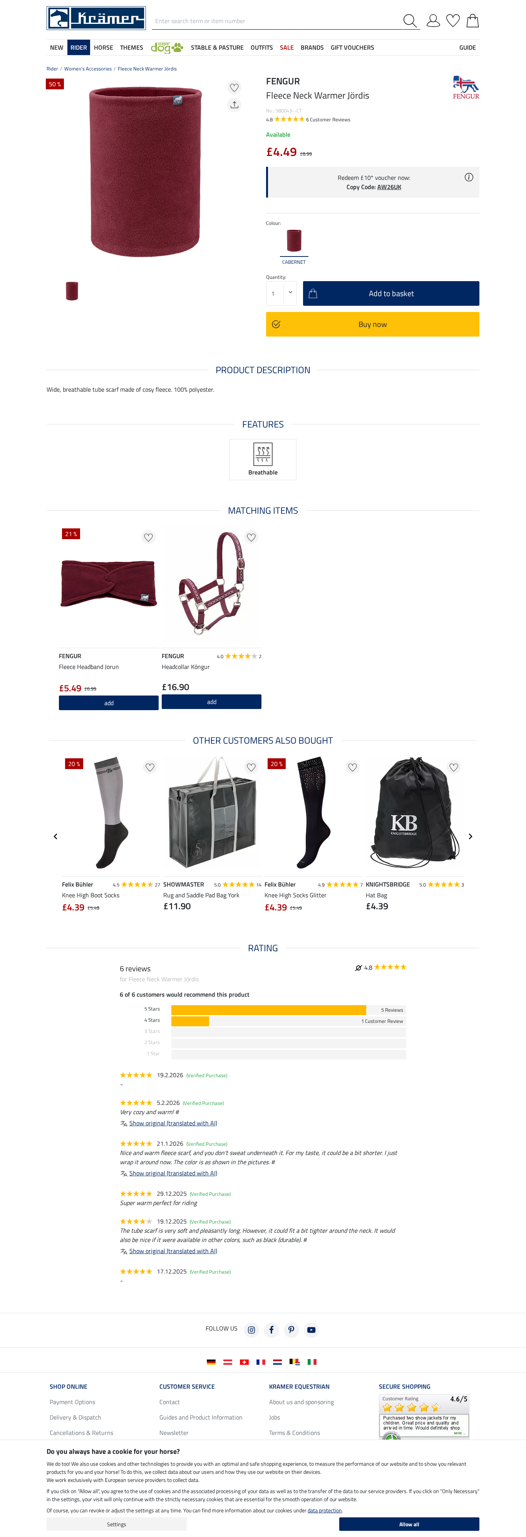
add (211, 701)
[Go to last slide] (56, 836)
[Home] (96, 17)
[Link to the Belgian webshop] (296, 1361)
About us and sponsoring (301, 1401)
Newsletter (174, 1432)
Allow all (409, 1524)
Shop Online (68, 1386)
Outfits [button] (262, 47)
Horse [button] (103, 47)
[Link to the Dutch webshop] (279, 1361)
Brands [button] (312, 47)
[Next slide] (238, 174)
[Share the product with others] (234, 105)
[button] (167, 47)
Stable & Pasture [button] (217, 47)
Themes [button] (131, 47)
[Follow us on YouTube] (311, 1330)
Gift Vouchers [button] (352, 47)
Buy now (372, 324)
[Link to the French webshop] (262, 1361)
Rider (52, 68)
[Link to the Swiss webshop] (246, 1361)
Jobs (274, 1417)
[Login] (433, 19)
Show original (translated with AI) (173, 1123)
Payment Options (72, 1401)
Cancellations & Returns (81, 1432)
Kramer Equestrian (299, 1386)
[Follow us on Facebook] (271, 1330)
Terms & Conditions (294, 1432)
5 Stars (152, 1008)
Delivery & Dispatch (75, 1417)
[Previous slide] (53, 174)
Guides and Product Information (201, 1417)
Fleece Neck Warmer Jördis (147, 68)
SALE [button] (287, 47)
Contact (169, 1401)
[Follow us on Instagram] (251, 1330)
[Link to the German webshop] (213, 1361)
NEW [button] (57, 47)
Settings (116, 1524)
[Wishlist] (453, 19)
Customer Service (187, 1386)
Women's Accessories (88, 68)
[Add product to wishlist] (234, 87)
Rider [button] (78, 47)
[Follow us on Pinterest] (291, 1330)
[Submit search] (411, 21)
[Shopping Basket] (472, 19)
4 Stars (152, 1020)
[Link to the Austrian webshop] (229, 1361)
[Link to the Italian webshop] (314, 1361)
